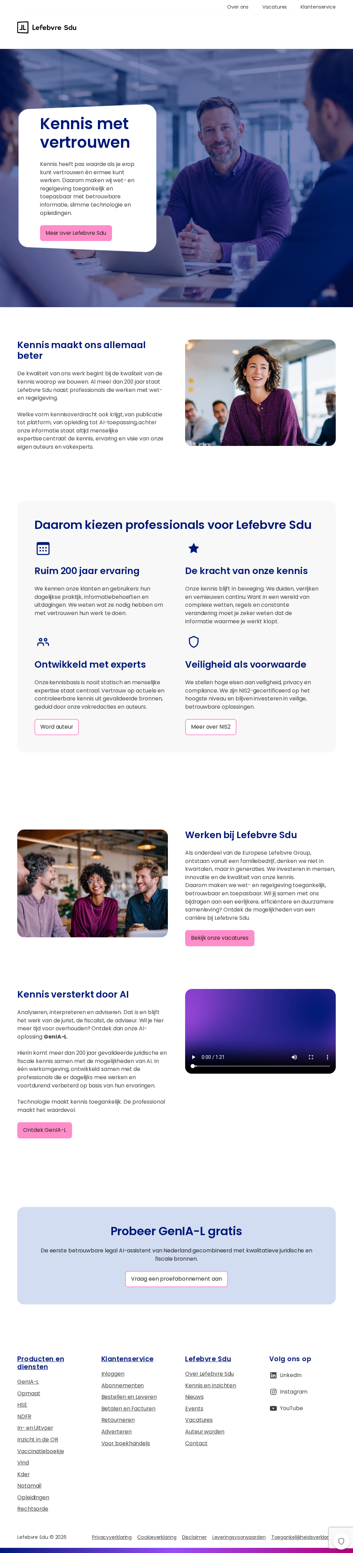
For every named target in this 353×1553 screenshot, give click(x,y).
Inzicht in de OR (37, 1439)
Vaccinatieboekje (40, 1451)
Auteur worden (204, 1431)
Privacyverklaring (112, 1537)
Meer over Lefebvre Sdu (76, 233)
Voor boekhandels (125, 1443)
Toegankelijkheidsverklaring (303, 1537)
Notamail (29, 1485)
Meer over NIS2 (211, 726)
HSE (22, 1404)
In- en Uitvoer (35, 1427)
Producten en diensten (40, 1363)
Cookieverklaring (156, 1537)
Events (194, 1408)
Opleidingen (33, 1497)
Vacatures (199, 1420)
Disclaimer (194, 1537)
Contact (196, 1443)
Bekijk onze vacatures (220, 937)
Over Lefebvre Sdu (209, 1373)
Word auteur (56, 726)
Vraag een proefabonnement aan (176, 1278)
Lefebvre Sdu (208, 1359)
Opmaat (28, 1393)
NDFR (24, 1416)
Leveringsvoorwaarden (239, 1537)
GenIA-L (28, 1381)
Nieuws (194, 1396)
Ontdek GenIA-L (44, 1130)
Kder (23, 1474)
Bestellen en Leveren (129, 1396)
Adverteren (116, 1431)
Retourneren (118, 1420)
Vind (23, 1462)
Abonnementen (122, 1385)
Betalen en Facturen (128, 1408)
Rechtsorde (32, 1508)
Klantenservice (127, 1359)
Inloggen (112, 1373)
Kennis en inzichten (210, 1385)
